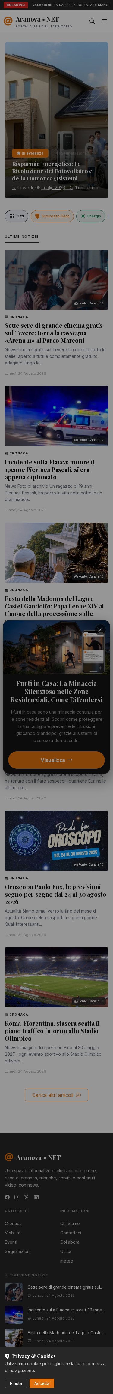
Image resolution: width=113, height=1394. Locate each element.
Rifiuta (16, 1383)
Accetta (41, 1383)
